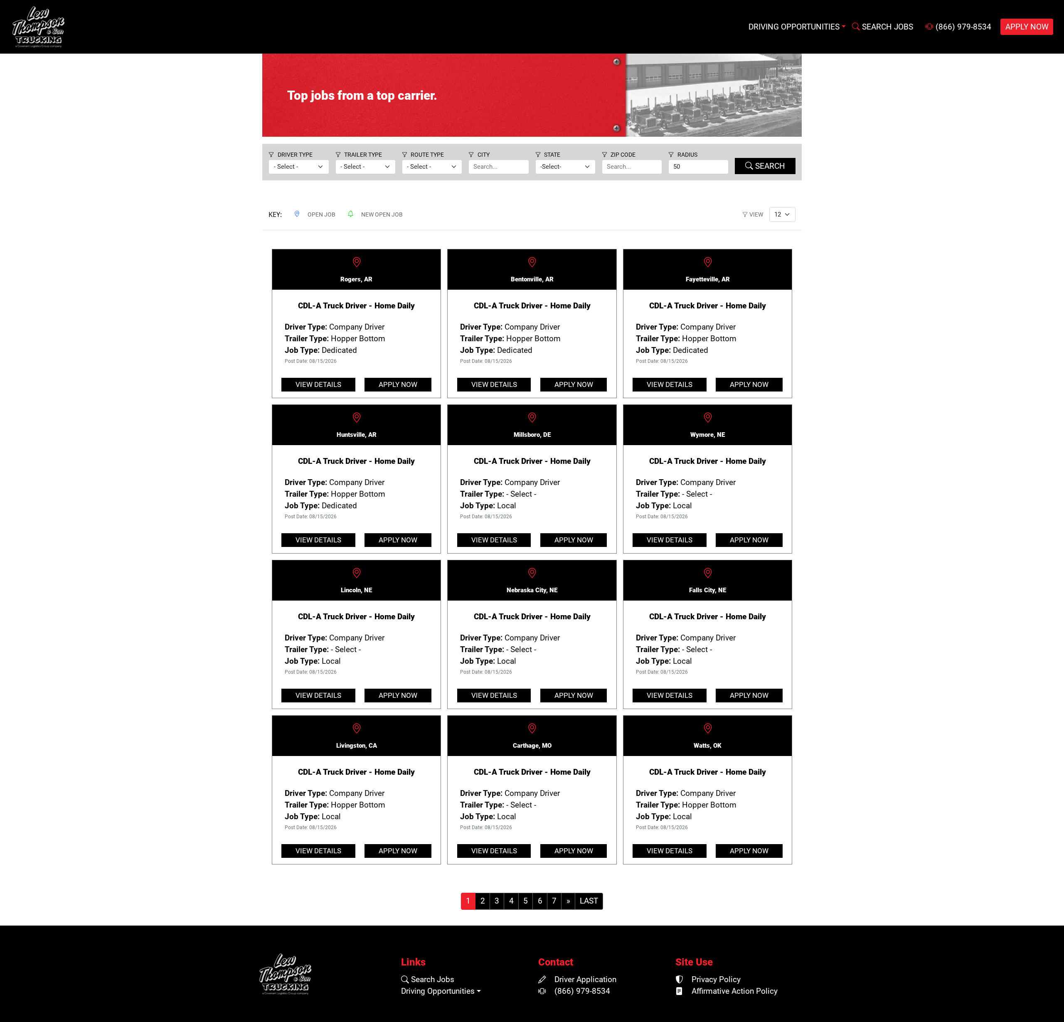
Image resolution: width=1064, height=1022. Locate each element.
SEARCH (769, 166)
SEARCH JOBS (886, 27)
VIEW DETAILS (318, 384)
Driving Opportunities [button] (794, 27)
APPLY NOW (1027, 27)
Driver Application (584, 979)
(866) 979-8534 (962, 27)
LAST (589, 901)
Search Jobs (431, 979)
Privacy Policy (715, 979)
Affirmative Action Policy (734, 991)
